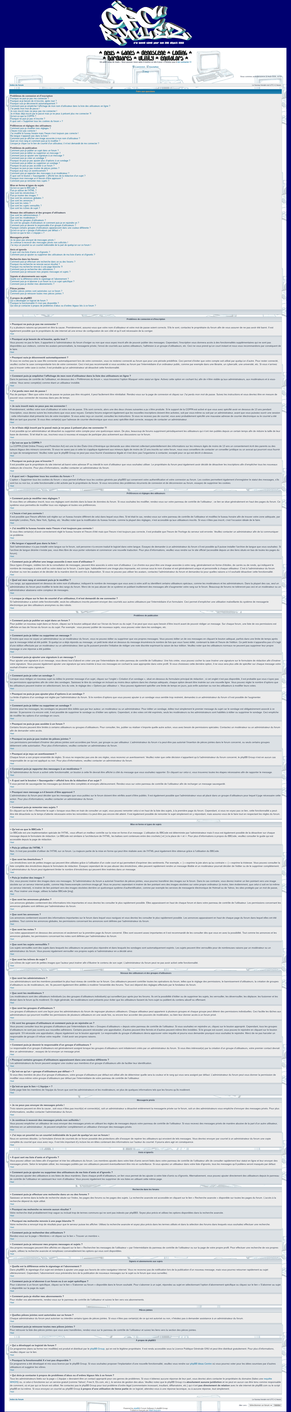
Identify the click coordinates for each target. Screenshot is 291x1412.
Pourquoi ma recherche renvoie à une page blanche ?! (36, 266)
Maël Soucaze (155, 1410)
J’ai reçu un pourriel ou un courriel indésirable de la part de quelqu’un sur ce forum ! (50, 245)
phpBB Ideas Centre (201, 1363)
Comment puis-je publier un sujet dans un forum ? (34, 150)
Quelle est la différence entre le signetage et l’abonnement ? (39, 279)
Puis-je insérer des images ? (24, 195)
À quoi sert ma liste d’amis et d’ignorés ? (30, 252)
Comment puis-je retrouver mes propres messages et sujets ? (40, 272)
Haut (12, 334)
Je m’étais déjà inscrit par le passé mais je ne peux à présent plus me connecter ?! (50, 113)
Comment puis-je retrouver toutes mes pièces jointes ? (36, 293)
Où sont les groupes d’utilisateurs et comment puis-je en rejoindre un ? (44, 223)
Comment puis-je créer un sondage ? (28, 158)
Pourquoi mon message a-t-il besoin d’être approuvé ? (36, 178)
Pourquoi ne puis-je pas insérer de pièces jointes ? (34, 168)
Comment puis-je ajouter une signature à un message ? (37, 155)
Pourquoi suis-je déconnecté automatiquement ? (33, 103)
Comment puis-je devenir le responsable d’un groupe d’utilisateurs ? (43, 225)
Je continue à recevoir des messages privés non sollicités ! (39, 242)
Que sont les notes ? (20, 203)
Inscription (154, 67)
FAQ (146, 72)
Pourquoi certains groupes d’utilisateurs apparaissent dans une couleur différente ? (50, 228)
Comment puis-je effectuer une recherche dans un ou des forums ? (42, 261)
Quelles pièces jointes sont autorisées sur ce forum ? (36, 291)
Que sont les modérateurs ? (23, 217)
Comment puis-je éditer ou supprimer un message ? (35, 153)
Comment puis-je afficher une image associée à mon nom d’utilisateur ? (45, 138)
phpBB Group (97, 1348)
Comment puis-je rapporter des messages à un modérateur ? (39, 173)
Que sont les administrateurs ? (25, 215)
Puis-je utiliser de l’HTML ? (23, 190)
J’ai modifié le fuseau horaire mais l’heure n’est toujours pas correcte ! (44, 133)
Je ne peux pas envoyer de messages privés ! (32, 240)
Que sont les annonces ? (22, 200)
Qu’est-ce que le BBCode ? (23, 188)
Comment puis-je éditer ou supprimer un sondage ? (35, 163)
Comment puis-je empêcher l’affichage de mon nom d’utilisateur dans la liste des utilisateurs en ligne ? (60, 106)
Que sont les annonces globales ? (26, 198)
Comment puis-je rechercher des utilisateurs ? (32, 269)
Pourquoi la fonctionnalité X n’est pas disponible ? (34, 303)
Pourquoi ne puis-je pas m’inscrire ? (27, 118)
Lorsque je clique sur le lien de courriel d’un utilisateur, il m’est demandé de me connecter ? (54, 143)
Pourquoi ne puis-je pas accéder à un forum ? (32, 165)
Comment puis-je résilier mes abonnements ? (32, 284)
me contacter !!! (184, 62)
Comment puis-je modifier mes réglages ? (30, 128)
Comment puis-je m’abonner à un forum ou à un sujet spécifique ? (42, 281)
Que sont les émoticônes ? (23, 193)
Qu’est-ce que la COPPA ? (23, 116)
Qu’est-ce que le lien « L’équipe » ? (27, 233)
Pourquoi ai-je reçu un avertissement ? (29, 170)
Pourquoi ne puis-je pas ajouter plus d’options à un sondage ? (40, 160)
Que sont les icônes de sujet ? (25, 208)
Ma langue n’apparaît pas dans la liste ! (29, 136)
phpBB (136, 1408)
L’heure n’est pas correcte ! (23, 131)
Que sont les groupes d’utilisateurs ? (28, 220)
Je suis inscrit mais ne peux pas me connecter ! (33, 111)
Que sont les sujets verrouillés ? (26, 205)
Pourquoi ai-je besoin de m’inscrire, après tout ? (33, 101)
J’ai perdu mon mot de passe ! (25, 108)
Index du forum (17, 85)
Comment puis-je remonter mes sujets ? (29, 181)
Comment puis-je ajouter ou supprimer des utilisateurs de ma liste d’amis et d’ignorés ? (52, 254)
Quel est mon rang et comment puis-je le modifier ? (35, 141)
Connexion (140, 67)
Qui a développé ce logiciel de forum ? (28, 300)
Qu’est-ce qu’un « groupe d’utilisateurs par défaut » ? (36, 230)
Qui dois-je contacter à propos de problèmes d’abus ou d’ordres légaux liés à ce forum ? (53, 305)
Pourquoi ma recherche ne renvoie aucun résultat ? (35, 264)
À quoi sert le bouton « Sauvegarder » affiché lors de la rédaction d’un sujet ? (47, 176)
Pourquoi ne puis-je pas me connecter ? (29, 98)
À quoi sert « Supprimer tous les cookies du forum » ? (36, 121)
